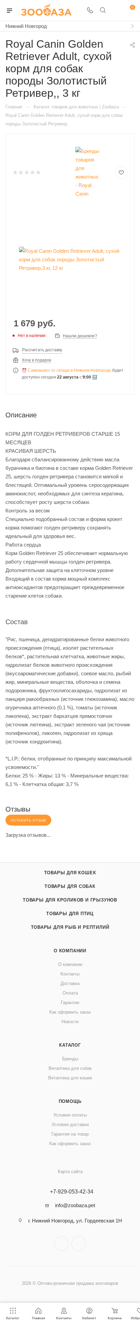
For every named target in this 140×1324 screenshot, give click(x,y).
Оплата (70, 993)
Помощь (70, 1101)
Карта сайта (70, 1171)
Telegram (61, 1243)
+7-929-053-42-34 (71, 1192)
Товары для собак (70, 886)
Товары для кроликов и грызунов (70, 900)
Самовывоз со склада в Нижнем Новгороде (69, 370)
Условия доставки (70, 1124)
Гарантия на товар (70, 1134)
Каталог (70, 1045)
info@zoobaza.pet (75, 1205)
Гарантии (70, 1002)
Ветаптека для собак (70, 1068)
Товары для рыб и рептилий (70, 927)
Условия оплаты (70, 1115)
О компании (70, 950)
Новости (70, 1021)
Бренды (70, 1058)
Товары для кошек (70, 872)
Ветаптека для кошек (70, 1077)
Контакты (70, 973)
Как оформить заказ (70, 1012)
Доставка (70, 983)
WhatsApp (78, 1243)
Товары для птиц (70, 913)
